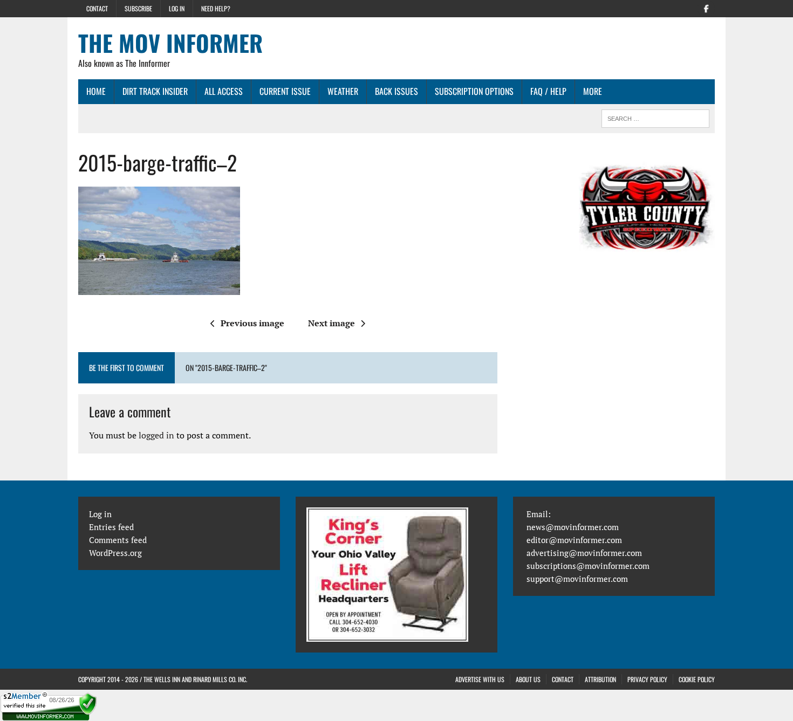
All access (223, 91)
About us (528, 679)
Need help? (215, 8)
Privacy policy (647, 679)
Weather (342, 91)
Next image (331, 323)
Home (96, 91)
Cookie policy (697, 679)
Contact (97, 8)
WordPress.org (115, 552)
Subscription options (474, 91)
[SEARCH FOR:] (655, 117)
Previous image (252, 323)
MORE (592, 91)
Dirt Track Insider (155, 91)
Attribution (600, 679)
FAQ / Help (548, 91)
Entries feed (111, 526)
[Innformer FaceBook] (706, 7)
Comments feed (118, 539)
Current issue (285, 91)
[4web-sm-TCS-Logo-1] (647, 217)
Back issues (396, 91)
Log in (176, 8)
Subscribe (138, 8)
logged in (156, 435)
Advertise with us (479, 679)
